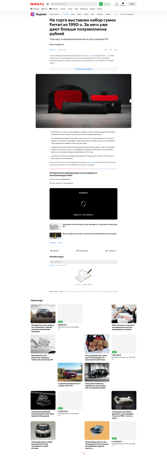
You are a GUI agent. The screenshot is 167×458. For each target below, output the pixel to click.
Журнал (92, 9)
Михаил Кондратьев (57, 44)
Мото (45, 9)
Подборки (100, 14)
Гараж (76, 9)
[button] (70, 313)
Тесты (73, 14)
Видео (79, 14)
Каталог (63, 9)
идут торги (89, 56)
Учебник (108, 14)
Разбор (86, 14)
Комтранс (55, 9)
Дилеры (99, 9)
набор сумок (90, 162)
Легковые (36, 9)
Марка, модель (54, 14)
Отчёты (70, 9)
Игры (92, 14)
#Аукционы (53, 243)
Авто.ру (37, 4)
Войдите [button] (52, 265)
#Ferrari (60, 243)
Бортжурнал (84, 9)
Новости (66, 14)
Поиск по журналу (128, 14)
